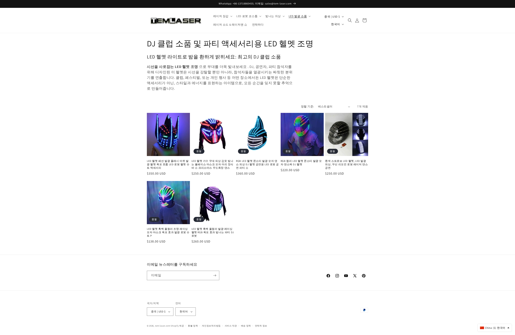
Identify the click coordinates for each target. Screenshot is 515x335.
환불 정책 (193, 325)
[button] (222, 16)
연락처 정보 (261, 325)
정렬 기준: (307, 106)
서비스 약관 (231, 325)
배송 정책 (246, 325)
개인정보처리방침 (211, 325)
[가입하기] (214, 275)
